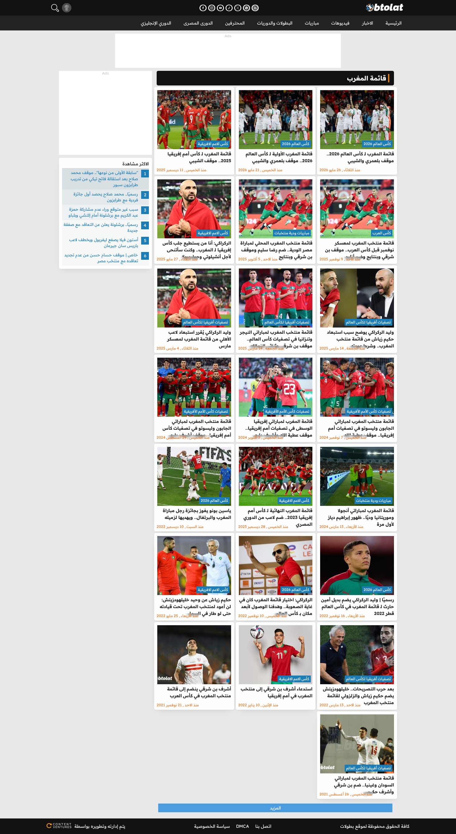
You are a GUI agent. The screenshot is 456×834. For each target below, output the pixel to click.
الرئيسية (394, 23)
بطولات (347, 826)
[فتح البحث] (55, 7)
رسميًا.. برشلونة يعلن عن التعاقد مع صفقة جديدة (101, 227)
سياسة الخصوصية (212, 826)
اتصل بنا (263, 826)
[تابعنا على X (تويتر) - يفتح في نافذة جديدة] (237, 8)
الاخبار (367, 23)
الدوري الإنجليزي (156, 23)
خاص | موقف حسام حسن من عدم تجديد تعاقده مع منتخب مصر (101, 257)
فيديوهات (340, 23)
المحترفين (235, 23)
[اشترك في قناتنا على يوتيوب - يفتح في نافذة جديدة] (220, 8)
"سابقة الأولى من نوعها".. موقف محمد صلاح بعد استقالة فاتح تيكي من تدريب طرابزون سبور (104, 178)
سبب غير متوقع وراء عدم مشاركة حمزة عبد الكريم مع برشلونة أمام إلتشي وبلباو (103, 212)
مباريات (312, 23)
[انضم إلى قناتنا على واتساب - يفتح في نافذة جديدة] (246, 8)
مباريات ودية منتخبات (292, 233)
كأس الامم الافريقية (213, 143)
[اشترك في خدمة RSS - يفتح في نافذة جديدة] (255, 8)
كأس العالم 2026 (377, 143)
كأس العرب (382, 233)
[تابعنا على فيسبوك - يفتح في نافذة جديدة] (203, 8)
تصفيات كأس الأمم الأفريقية (369, 411)
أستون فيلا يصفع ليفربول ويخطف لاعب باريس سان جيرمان (103, 242)
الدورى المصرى (198, 23)
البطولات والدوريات (275, 23)
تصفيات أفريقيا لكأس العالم (368, 322)
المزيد (275, 808)
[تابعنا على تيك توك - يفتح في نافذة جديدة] (229, 8)
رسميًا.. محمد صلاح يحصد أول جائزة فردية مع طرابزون (106, 197)
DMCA (242, 826)
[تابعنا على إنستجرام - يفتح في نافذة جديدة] (211, 8)
